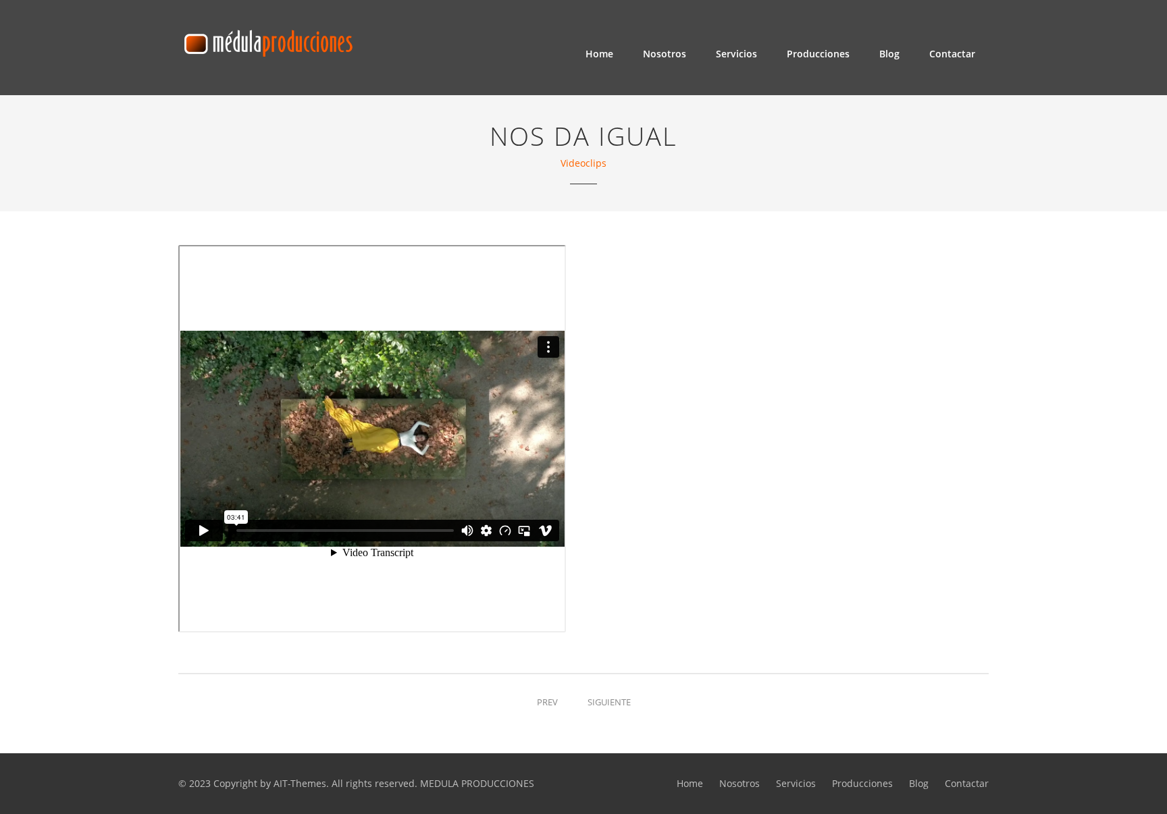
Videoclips (583, 163)
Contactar (952, 53)
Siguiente (609, 702)
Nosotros (664, 53)
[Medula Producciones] (267, 39)
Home (599, 53)
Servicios (736, 53)
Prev (547, 702)
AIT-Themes (300, 783)
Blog (889, 53)
